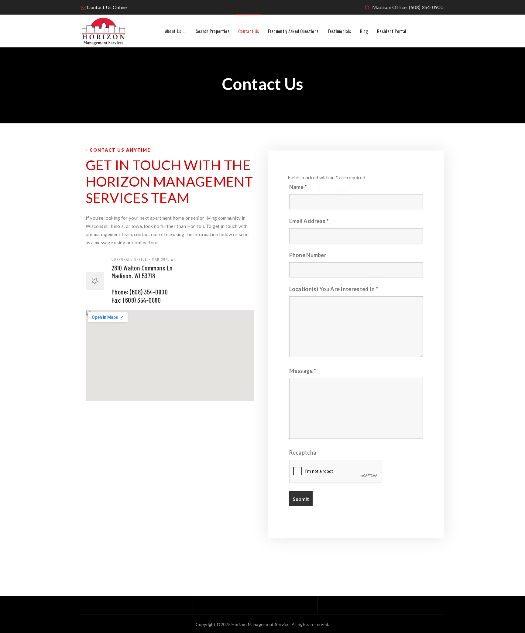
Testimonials (339, 31)
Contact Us (248, 31)
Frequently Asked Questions (293, 31)
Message (302, 371)
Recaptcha (303, 452)
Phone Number (308, 255)
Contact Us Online (107, 7)
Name (298, 187)
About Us (173, 31)
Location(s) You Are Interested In (333, 289)
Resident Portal (391, 31)
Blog (364, 31)
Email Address (309, 221)
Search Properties (212, 31)
